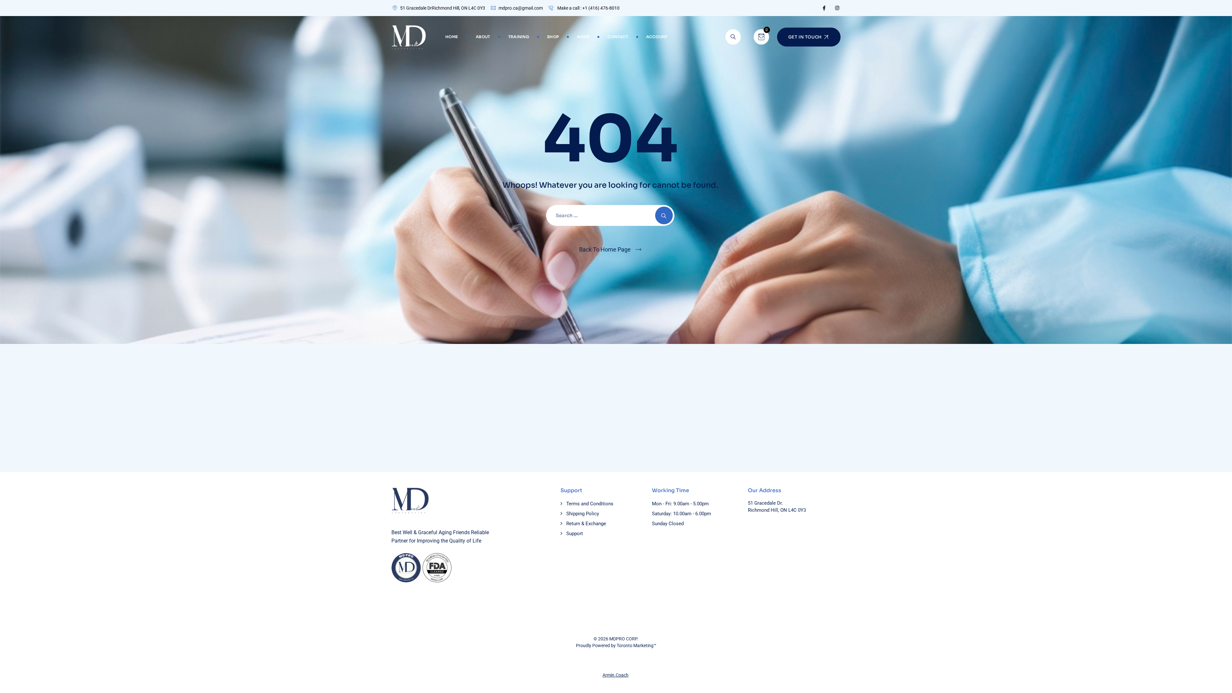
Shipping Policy (582, 514)
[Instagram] (837, 8)
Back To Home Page (605, 249)
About (483, 36)
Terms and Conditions (589, 504)
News (583, 36)
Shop (553, 36)
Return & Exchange (586, 523)
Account (657, 36)
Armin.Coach (616, 675)
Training (518, 36)
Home (451, 36)
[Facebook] (824, 8)
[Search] (733, 37)
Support (574, 533)
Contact (617, 36)
